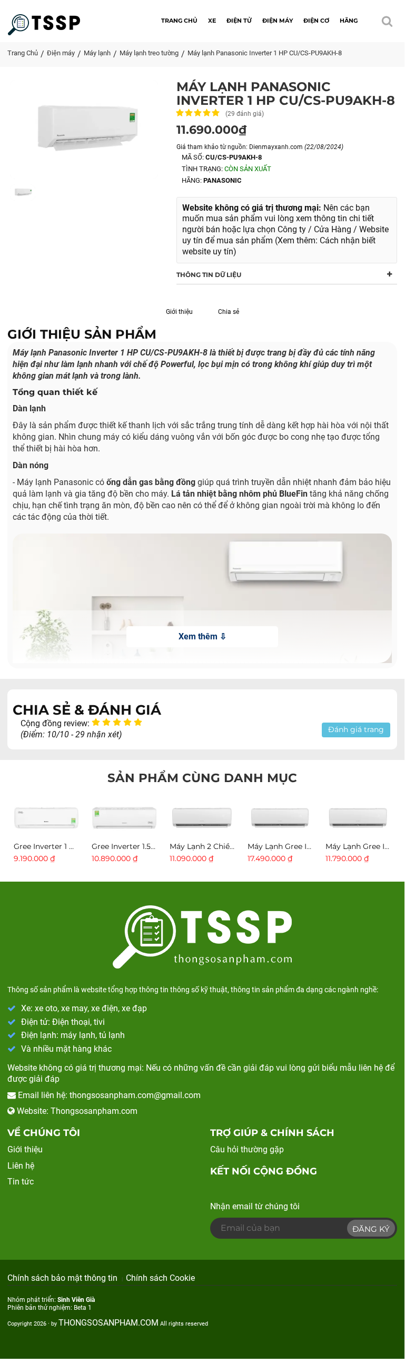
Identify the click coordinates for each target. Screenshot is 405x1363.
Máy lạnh (97, 53)
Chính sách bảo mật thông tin (62, 1278)
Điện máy (61, 53)
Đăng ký (371, 1229)
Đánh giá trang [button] (356, 729)
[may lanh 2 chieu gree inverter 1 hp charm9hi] (202, 817)
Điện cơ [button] (316, 20)
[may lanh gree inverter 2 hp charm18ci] (280, 817)
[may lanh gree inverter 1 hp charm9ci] (46, 817)
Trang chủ (179, 20)
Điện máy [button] (277, 20)
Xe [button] (212, 20)
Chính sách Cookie (160, 1278)
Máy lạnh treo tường (149, 53)
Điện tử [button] (239, 20)
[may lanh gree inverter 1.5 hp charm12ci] (358, 817)
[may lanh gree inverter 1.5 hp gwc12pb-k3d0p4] (124, 817)
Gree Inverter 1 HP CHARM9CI (68, 846)
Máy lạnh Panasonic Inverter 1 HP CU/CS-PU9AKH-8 (264, 53)
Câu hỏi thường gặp (247, 1149)
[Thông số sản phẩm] (44, 19)
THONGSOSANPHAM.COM (108, 1323)
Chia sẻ (228, 311)
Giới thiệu (179, 311)
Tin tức (20, 1182)
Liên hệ (20, 1166)
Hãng (349, 20)
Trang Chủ (22, 53)
